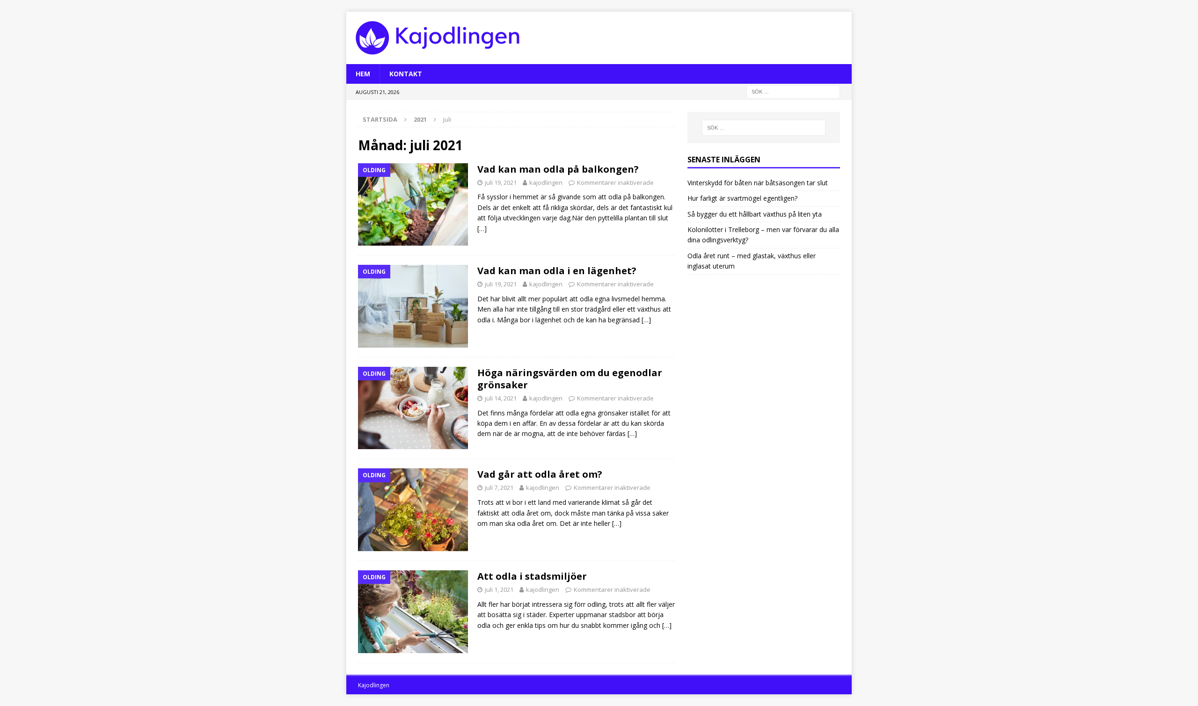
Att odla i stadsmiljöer (532, 576)
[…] (482, 228)
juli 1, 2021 (499, 589)
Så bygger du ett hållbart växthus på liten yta (754, 214)
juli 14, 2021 (501, 398)
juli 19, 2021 (501, 182)
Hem (363, 73)
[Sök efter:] (793, 91)
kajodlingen (545, 182)
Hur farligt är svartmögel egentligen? (742, 198)
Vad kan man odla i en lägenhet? (556, 270)
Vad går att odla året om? (539, 474)
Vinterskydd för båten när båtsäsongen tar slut (757, 182)
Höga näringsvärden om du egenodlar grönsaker (569, 378)
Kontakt (405, 73)
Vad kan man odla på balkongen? (558, 169)
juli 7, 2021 (499, 487)
